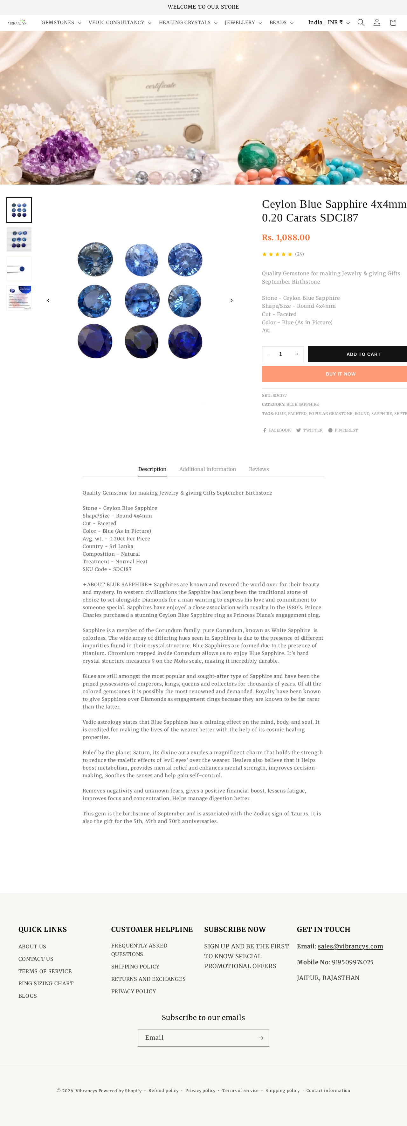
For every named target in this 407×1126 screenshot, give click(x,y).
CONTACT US (36, 959)
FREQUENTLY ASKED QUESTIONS (139, 949)
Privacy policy (200, 1090)
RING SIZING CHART (46, 983)
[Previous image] (48, 300)
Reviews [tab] (259, 469)
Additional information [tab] (207, 469)
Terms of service (240, 1090)
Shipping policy (283, 1090)
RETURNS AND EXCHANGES (148, 979)
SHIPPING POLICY (135, 966)
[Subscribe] (261, 1037)
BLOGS (27, 996)
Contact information (328, 1090)
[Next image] (231, 300)
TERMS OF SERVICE (45, 971)
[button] (60, 22)
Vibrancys (86, 1090)
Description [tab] (152, 469)
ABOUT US (32, 946)
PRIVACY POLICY (133, 991)
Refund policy (163, 1090)
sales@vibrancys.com (350, 946)
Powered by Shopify (120, 1090)
